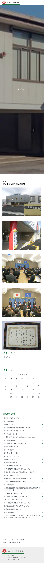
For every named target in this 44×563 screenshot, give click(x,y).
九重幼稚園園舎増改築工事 (12, 509)
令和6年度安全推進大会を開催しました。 (17, 469)
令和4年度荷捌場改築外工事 (13, 493)
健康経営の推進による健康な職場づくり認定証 (19, 472)
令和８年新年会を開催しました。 (15, 431)
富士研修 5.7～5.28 (11, 453)
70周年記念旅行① (10, 459)
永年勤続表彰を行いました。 (13, 440)
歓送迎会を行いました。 (12, 456)
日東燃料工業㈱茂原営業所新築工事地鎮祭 (17, 428)
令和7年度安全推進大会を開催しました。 (17, 443)
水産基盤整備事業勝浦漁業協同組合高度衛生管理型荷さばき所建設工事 (22, 489)
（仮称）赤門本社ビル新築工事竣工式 (16, 482)
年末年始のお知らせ (10, 434)
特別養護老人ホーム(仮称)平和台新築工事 (17, 478)
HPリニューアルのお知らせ (13, 500)
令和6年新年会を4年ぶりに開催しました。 (18, 496)
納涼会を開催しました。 (12, 418)
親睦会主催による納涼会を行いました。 (17, 506)
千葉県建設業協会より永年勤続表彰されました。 (20, 437)
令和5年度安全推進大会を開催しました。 (17, 503)
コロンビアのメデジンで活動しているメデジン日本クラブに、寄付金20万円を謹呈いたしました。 (22, 516)
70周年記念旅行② (10, 424)
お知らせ (7, 357)
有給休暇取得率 (9, 421)
